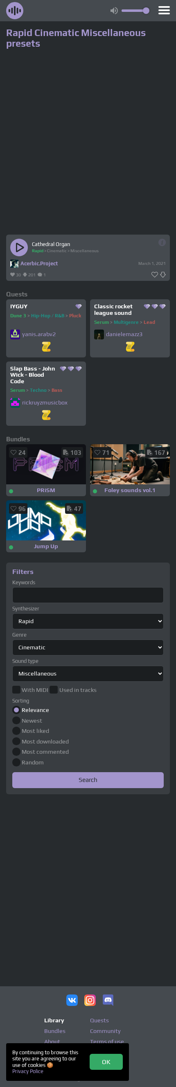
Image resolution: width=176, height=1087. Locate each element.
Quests (99, 1020)
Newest (32, 720)
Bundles (54, 1031)
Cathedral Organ (51, 244)
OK (106, 1061)
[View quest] (46, 347)
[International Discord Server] (108, 1001)
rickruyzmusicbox (45, 403)
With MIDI (35, 690)
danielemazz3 (124, 334)
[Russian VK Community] (72, 1001)
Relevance (35, 710)
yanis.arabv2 (39, 334)
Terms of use (107, 1041)
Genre (19, 635)
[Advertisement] (88, 885)
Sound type (25, 661)
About (52, 1041)
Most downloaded (45, 741)
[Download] (163, 275)
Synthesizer (25, 609)
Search (88, 779)
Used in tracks (77, 690)
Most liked (35, 731)
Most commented (45, 751)
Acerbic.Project (39, 263)
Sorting (20, 701)
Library (54, 1020)
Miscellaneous (84, 250)
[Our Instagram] (90, 1001)
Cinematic (57, 250)
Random (33, 762)
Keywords (23, 582)
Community (105, 1031)
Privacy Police (27, 1071)
